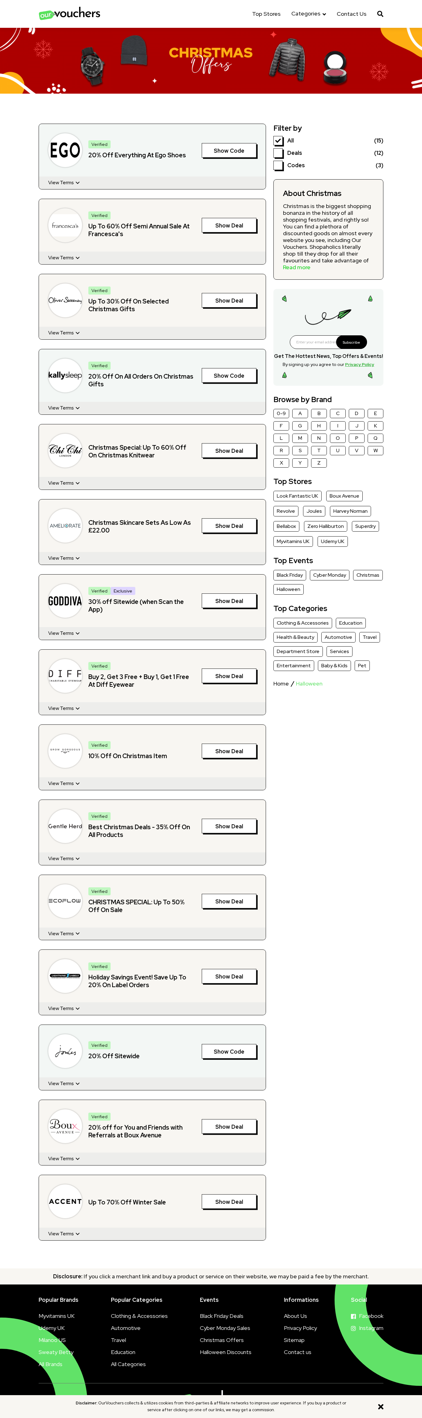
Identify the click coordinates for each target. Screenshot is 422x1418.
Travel (370, 637)
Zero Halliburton (325, 526)
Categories (306, 14)
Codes (296, 165)
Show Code (229, 150)
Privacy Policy (359, 364)
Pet (362, 665)
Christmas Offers (222, 1340)
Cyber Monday (329, 575)
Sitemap (294, 1340)
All (290, 140)
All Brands (50, 1364)
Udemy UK (332, 541)
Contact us (297, 1352)
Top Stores (266, 14)
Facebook (371, 1315)
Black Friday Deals (221, 1315)
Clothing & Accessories (303, 623)
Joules (314, 511)
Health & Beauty (295, 637)
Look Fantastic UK (297, 496)
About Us (295, 1315)
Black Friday (290, 575)
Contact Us (351, 14)
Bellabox (286, 526)
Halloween (288, 589)
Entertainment (294, 665)
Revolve (286, 511)
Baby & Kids (334, 665)
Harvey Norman (350, 511)
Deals (294, 152)
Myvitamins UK (293, 541)
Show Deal (229, 225)
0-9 (281, 413)
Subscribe (351, 342)
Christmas (368, 575)
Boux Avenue (344, 496)
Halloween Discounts (225, 1352)
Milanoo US (52, 1340)
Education (350, 623)
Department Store (298, 651)
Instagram (371, 1327)
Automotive (338, 637)
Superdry (365, 526)
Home (281, 683)
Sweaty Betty (56, 1352)
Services (339, 651)
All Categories (128, 1364)
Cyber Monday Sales (225, 1327)
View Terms (61, 183)
